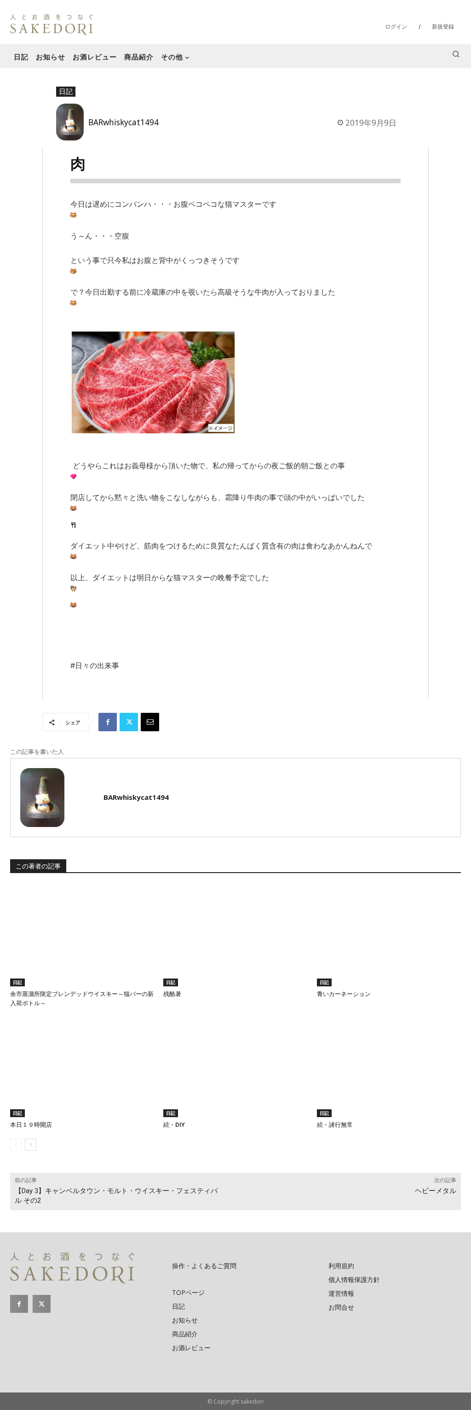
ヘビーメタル (435, 1191)
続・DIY (174, 1124)
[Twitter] (129, 722)
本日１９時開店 (31, 1124)
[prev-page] (16, 1145)
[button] (456, 54)
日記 (66, 91)
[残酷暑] (235, 935)
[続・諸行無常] (389, 1066)
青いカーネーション (344, 993)
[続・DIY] (235, 1066)
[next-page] (30, 1145)
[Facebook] (107, 722)
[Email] (150, 722)
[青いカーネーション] (389, 935)
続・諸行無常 (335, 1124)
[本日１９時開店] (82, 1066)
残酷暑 (172, 993)
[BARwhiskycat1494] (72, 122)
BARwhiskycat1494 (123, 122)
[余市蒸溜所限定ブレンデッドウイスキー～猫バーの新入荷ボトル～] (82, 935)
